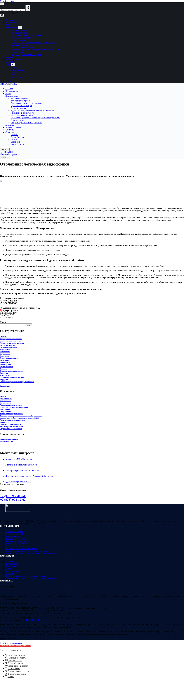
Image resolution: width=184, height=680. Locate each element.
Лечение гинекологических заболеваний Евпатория (29, 476)
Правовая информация (21, 105)
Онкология (4, 356)
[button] (15, 646)
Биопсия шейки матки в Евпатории (21, 465)
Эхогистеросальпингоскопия (11, 427)
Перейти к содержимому (11, 643)
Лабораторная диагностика (11, 405)
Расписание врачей (19, 98)
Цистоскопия (5, 422)
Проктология (5, 362)
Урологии (4, 373)
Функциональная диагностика (12, 377)
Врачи (8, 93)
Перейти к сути (7, 1)
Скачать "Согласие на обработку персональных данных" (31, 578)
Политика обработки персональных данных (25, 576)
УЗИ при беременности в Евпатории (22, 470)
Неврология (5, 352)
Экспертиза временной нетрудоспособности (17, 382)
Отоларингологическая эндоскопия (14, 407)
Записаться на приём (20, 101)
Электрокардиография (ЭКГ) (11, 424)
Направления (11, 91)
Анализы (9, 125)
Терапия (3, 369)
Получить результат (14, 127)
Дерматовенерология (8, 347)
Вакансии (15, 142)
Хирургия (4, 380)
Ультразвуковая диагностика (11, 371)
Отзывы (14, 134)
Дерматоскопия (6, 399)
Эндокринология (6, 384)
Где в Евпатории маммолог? (18, 482)
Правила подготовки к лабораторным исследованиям (35, 118)
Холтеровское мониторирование (13, 420)
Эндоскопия (5, 386)
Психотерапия (5, 364)
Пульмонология (6, 367)
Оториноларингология (9, 358)
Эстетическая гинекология (10, 341)
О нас (8, 132)
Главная (9, 89)
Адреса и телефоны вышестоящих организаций (33, 110)
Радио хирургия (6, 441)
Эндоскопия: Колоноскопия (11, 429)
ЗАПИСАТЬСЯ (7, 152)
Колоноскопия (5, 403)
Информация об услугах (22, 115)
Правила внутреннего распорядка (26, 103)
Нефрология (5, 354)
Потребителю (11, 96)
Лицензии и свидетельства (23, 113)
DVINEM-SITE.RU (32, 620)
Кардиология (5, 349)
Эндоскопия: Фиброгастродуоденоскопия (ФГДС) (19, 418)
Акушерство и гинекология (11, 339)
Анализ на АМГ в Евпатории (18, 459)
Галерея (14, 139)
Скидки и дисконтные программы (26, 122)
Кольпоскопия (5, 401)
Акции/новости (18, 137)
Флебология (5, 375)
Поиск (3, 322)
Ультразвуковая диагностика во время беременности (21, 416)
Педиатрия (4, 360)
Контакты (9, 130)
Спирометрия (5, 411)
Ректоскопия (5, 409)
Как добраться (17, 144)
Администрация (18, 108)
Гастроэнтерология (7, 345)
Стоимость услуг (18, 120)
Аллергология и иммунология (12, 343)
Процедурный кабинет (9, 439)
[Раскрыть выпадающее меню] (20, 96)
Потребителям (12, 566)
